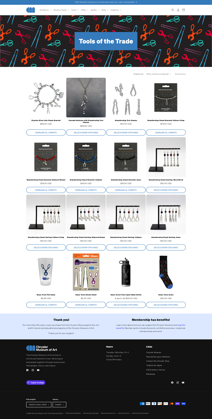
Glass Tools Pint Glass (46, 295)
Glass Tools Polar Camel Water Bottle (126, 295)
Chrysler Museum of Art (40, 413)
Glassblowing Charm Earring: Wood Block (166, 180)
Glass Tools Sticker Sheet (86, 295)
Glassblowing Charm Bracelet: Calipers (86, 180)
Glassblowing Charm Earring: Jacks (166, 237)
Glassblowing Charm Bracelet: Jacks (126, 180)
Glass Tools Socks (165, 295)
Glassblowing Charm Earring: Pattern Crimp (46, 237)
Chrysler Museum (153, 352)
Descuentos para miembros (158, 357)
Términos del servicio (108, 413)
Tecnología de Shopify (55, 413)
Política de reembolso (73, 413)
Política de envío (124, 413)
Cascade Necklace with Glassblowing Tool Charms (86, 121)
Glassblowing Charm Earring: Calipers (126, 237)
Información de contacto (140, 413)
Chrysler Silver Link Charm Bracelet (46, 120)
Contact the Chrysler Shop (157, 361)
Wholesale (150, 374)
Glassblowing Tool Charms (126, 120)
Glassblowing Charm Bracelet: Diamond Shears (46, 180)
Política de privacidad (91, 413)
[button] (45, 10)
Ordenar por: (139, 74)
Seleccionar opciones (86, 132)
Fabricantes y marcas (155, 370)
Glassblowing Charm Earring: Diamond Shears (86, 237)
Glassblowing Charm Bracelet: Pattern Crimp (166, 120)
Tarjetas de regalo (154, 365)
